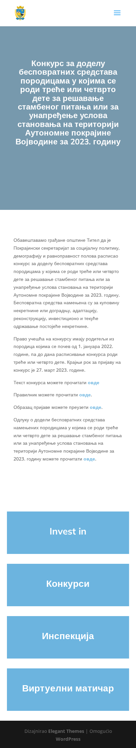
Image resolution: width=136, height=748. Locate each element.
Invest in (68, 531)
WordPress (68, 739)
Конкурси (67, 583)
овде (93, 382)
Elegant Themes (66, 731)
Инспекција (68, 635)
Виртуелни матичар (68, 688)
